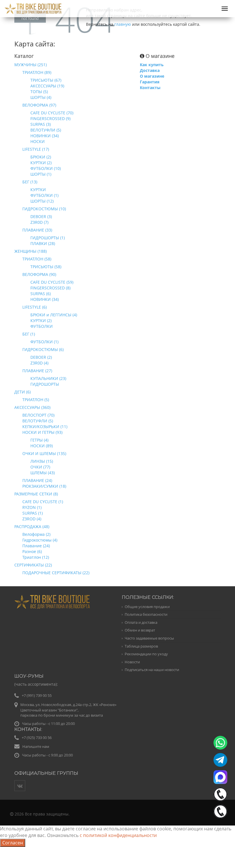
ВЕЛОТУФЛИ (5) (45, 130)
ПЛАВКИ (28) (42, 243)
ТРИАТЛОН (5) (35, 399)
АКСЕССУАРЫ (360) (32, 407)
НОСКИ (37, 141)
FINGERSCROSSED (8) (50, 288)
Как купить (152, 64)
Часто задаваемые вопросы (149, 638)
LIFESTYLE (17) (35, 149)
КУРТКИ (38, 189)
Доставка (150, 70)
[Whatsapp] (220, 743)
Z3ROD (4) (31, 518)
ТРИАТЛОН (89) (36, 72)
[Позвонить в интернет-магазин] (220, 794)
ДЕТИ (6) (22, 392)
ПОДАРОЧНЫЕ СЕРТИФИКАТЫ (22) (55, 572)
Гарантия (149, 82)
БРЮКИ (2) (40, 157)
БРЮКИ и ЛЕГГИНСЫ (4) (53, 314)
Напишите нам (35, 746)
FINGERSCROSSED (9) (50, 118)
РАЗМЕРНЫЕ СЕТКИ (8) (36, 494)
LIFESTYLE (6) (34, 307)
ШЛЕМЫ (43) (42, 472)
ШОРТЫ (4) (40, 97)
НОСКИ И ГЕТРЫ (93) (42, 432)
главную (122, 24)
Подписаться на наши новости (152, 669)
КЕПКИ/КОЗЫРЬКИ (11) (44, 426)
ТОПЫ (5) (39, 91)
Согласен (12, 843)
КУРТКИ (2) (41, 162)
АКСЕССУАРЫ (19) (47, 86)
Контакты (150, 87)
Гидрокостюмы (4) (39, 540)
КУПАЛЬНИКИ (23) (48, 378)
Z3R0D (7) (39, 222)
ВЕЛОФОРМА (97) (39, 105)
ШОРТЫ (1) (40, 174)
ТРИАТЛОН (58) (36, 259)
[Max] (220, 777)
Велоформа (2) (36, 534)
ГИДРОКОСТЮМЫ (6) (43, 349)
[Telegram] (220, 760)
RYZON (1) (32, 507)
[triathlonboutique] (117, 5)
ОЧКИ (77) (40, 467)
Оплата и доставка (141, 622)
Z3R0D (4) (39, 363)
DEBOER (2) (41, 357)
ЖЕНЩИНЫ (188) (30, 251)
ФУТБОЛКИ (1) (44, 195)
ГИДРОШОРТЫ (44, 384)
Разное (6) (32, 551)
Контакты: (28, 729)
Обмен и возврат (140, 630)
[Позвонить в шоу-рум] (220, 811)
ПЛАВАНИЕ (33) (37, 230)
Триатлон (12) (35, 557)
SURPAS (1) (32, 513)
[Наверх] (219, 831)
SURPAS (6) (40, 293)
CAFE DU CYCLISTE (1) (42, 501)
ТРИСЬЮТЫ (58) (45, 266)
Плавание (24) (36, 545)
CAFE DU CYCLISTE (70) (51, 112)
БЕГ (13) (29, 182)
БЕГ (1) (28, 334)
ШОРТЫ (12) (42, 201)
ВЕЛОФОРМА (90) (39, 274)
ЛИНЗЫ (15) (41, 461)
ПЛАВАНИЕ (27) (37, 370)
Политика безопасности (146, 614)
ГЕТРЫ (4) (39, 440)
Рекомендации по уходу (146, 653)
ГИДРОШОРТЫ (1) (47, 237)
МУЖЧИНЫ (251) (30, 64)
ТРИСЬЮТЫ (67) (45, 80)
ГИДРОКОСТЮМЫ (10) (44, 208)
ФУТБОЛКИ (41, 326)
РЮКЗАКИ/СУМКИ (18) (44, 486)
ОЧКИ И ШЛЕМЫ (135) (44, 453)
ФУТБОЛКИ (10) (45, 168)
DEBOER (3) (41, 216)
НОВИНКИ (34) (44, 135)
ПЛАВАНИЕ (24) (37, 480)
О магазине (152, 76)
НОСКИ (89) (41, 445)
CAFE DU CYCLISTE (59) (51, 282)
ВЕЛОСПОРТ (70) (38, 415)
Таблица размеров (141, 646)
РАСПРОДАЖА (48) (31, 526)
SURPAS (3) (40, 124)
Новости (132, 661)
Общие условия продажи (147, 606)
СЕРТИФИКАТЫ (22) (33, 565)
